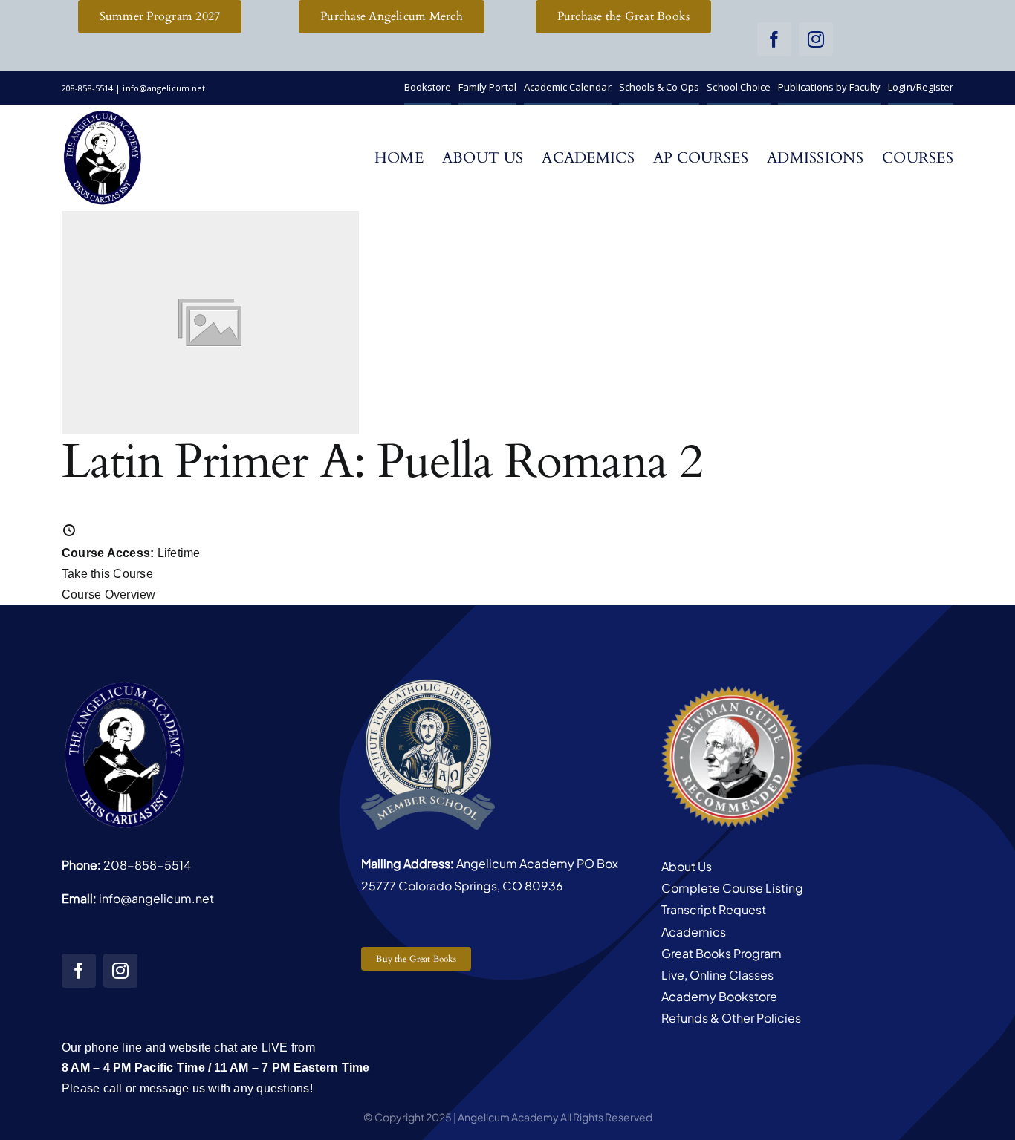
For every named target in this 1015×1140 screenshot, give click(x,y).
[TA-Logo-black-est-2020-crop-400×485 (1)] (102, 114)
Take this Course (107, 573)
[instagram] (816, 39)
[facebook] (774, 39)
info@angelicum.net (156, 898)
